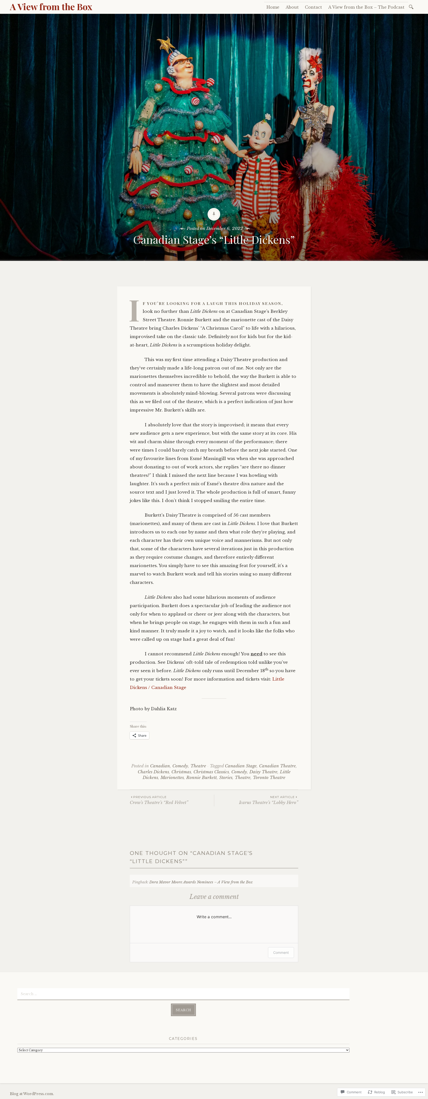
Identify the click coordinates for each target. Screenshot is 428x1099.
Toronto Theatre (269, 777)
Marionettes (172, 777)
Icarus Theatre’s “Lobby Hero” (268, 800)
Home (273, 7)
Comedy (180, 766)
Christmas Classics (211, 772)
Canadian (160, 766)
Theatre (198, 766)
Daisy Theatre (263, 772)
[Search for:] (412, 6)
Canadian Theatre (277, 766)
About (292, 7)
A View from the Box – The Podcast (366, 7)
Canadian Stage (241, 766)
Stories (225, 777)
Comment (281, 952)
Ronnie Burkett (201, 777)
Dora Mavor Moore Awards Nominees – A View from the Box (201, 882)
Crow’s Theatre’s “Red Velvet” (159, 800)
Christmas (181, 772)
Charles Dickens (153, 772)
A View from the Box (51, 6)
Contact (313, 7)
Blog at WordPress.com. (32, 1094)
